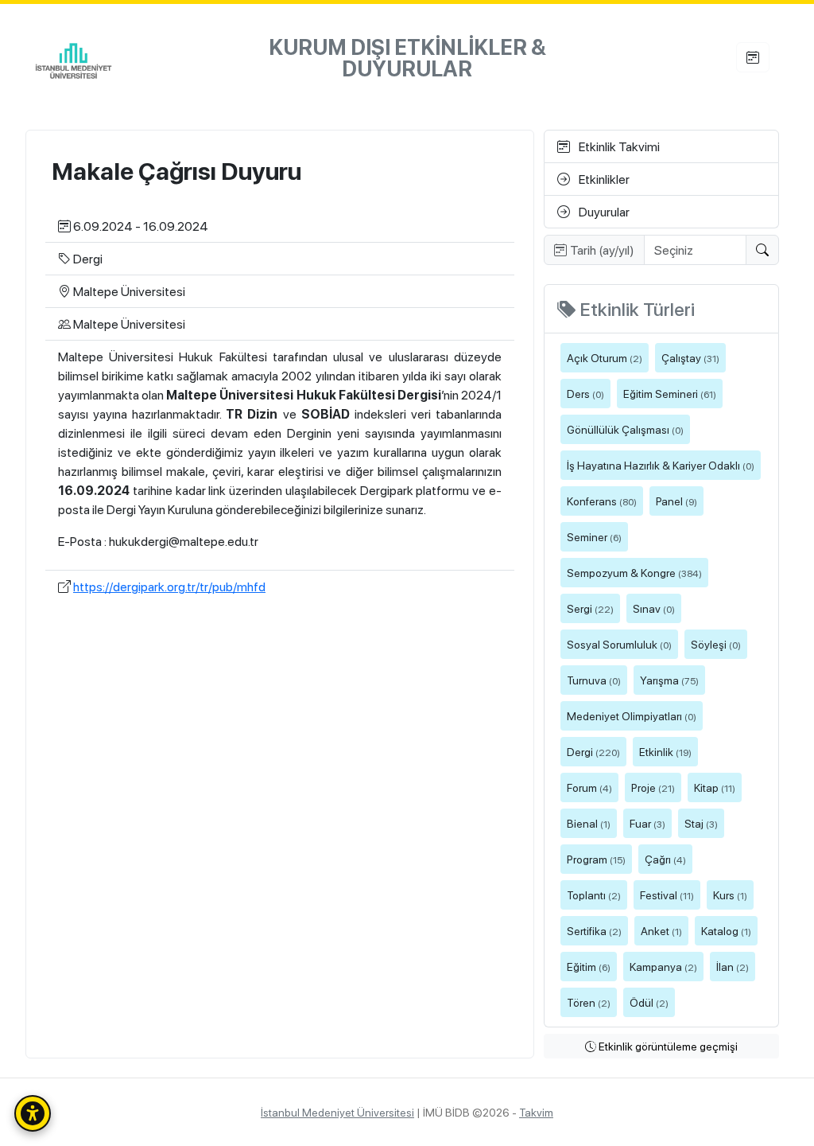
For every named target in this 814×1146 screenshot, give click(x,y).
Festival (667, 894)
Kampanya (663, 966)
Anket (661, 930)
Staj (701, 823)
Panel (676, 500)
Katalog (726, 930)
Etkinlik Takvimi (618, 146)
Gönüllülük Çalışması (625, 429)
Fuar (647, 823)
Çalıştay (690, 357)
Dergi (593, 751)
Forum (589, 787)
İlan (732, 966)
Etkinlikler (603, 178)
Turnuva (594, 679)
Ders (585, 393)
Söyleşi (716, 644)
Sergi (590, 608)
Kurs (730, 894)
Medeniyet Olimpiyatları (631, 715)
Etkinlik (665, 751)
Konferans (602, 500)
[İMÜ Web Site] (73, 58)
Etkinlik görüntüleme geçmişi (667, 1046)
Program (596, 859)
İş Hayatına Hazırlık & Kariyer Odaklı (660, 465)
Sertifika (594, 930)
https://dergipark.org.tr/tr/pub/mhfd (169, 586)
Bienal (588, 823)
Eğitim (588, 966)
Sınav (654, 608)
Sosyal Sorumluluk (619, 644)
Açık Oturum (604, 357)
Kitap (714, 787)
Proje (653, 787)
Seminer (594, 536)
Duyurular (603, 211)
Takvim (536, 1112)
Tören (588, 1002)
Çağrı (665, 859)
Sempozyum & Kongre (634, 572)
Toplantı (594, 894)
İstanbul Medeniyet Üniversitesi (337, 1112)
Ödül (649, 1002)
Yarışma (669, 679)
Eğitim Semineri (669, 393)
